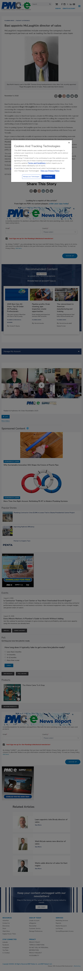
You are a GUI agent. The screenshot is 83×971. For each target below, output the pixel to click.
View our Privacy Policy (49, 171)
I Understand (48, 176)
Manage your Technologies (31, 176)
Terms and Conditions (37, 163)
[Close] (69, 142)
